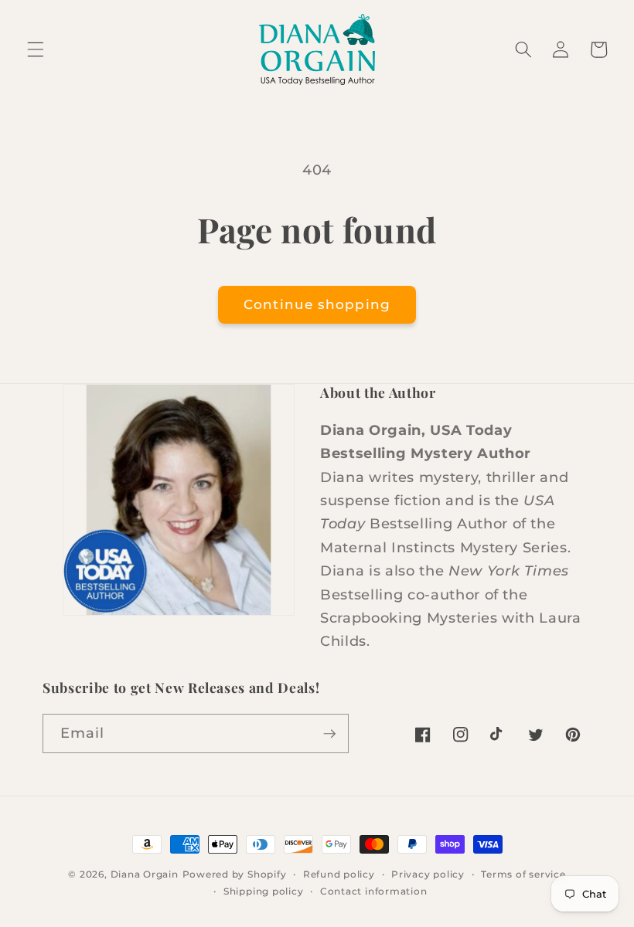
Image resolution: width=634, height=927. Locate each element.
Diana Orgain (145, 874)
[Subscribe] (329, 734)
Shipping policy (263, 891)
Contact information (374, 891)
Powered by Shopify (234, 874)
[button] (35, 49)
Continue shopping (317, 304)
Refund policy (339, 874)
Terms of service (523, 874)
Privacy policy (428, 874)
